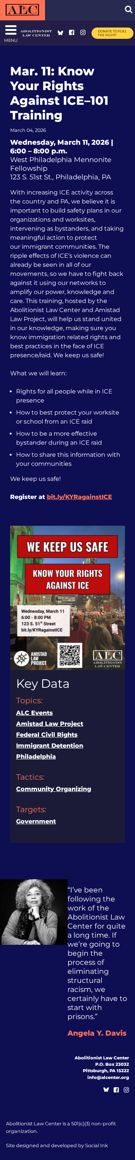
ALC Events (34, 712)
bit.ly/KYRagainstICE (79, 496)
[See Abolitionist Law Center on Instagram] (83, 33)
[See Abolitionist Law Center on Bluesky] (60, 33)
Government (36, 821)
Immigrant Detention (49, 745)
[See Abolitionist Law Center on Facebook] (71, 33)
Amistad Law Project (49, 723)
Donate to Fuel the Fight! (112, 33)
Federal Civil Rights (47, 734)
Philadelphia (36, 756)
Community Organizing (53, 789)
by (57, 1145)
